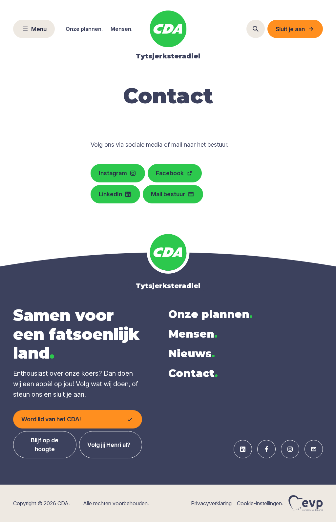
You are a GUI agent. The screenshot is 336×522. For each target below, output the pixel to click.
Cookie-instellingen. (260, 503)
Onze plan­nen (210, 314)
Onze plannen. (84, 29)
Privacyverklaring (211, 503)
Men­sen (193, 333)
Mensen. (122, 29)
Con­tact (193, 373)
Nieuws (191, 353)
